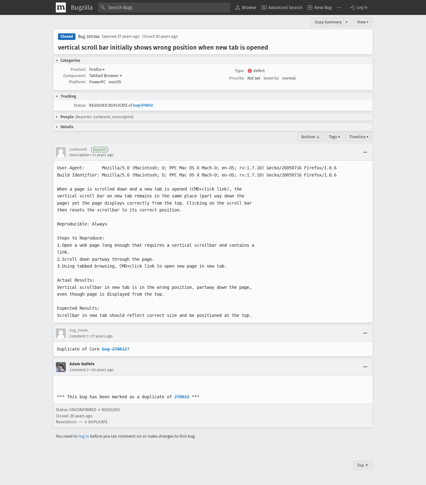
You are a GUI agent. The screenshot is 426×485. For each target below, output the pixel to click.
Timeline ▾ (359, 136)
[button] (358, 7)
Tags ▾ (334, 136)
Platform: (77, 82)
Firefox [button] (97, 69)
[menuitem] (246, 7)
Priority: (236, 78)
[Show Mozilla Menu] (61, 7)
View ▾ (363, 22)
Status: (80, 105)
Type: (239, 70)
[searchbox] (164, 7)
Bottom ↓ (310, 136)
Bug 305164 (88, 36)
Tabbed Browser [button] (105, 75)
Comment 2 (79, 370)
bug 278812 (143, 105)
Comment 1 (79, 336)
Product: (78, 69)
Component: (74, 75)
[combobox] (164, 7)
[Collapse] (365, 152)
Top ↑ (363, 465)
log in (84, 436)
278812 (181, 396)
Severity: (271, 78)
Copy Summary (328, 22)
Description (79, 155)
